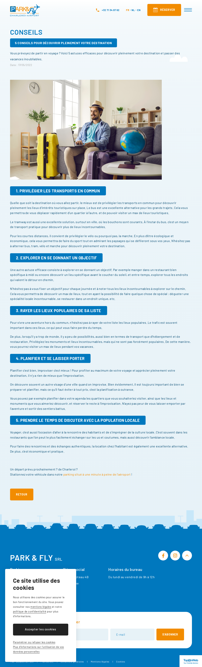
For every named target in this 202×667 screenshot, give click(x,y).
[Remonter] (187, 555)
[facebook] (163, 555)
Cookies (120, 661)
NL (133, 10)
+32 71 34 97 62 (111, 10)
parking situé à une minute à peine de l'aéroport (97, 474)
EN (139, 10)
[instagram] (175, 555)
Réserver (167, 9)
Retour (21, 494)
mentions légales (40, 606)
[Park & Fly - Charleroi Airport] (25, 10)
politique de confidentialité (29, 611)
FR (127, 10)
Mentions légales (100, 661)
